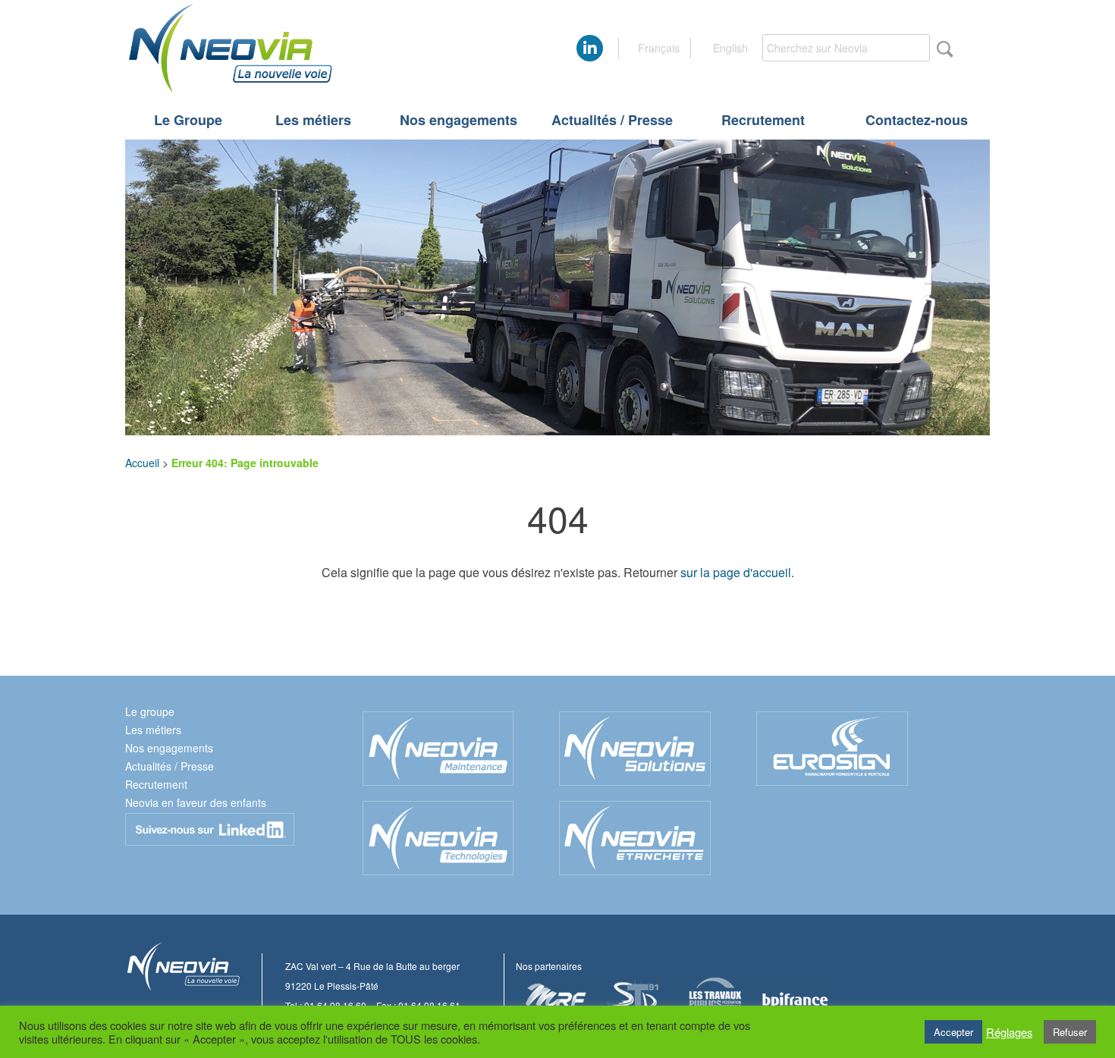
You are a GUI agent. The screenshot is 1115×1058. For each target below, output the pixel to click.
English (730, 47)
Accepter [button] (953, 1032)
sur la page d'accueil (735, 572)
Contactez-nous (916, 120)
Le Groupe (188, 120)
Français (659, 47)
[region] (557, 287)
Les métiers (313, 120)
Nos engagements (458, 120)
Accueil (142, 462)
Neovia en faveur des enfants (195, 802)
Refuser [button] (1070, 1032)
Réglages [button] (1009, 1032)
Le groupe (149, 711)
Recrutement (763, 120)
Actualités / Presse (612, 120)
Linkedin (209, 829)
